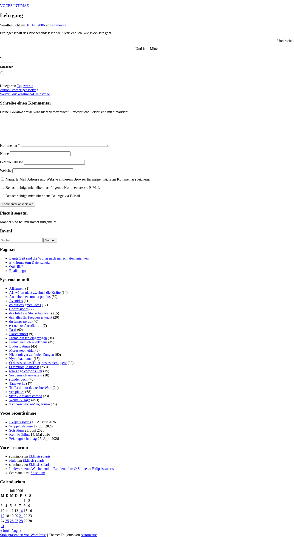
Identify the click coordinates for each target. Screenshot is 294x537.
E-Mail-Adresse (11, 162)
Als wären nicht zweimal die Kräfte (35, 292)
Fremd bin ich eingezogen (28, 338)
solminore (59, 25)
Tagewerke (25, 86)
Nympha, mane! (21, 359)
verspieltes (16, 392)
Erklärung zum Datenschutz (29, 262)
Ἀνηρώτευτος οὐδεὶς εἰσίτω (29, 404)
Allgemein (16, 288)
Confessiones (18, 309)
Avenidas (16, 301)
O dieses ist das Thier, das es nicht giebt (38, 363)
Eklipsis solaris (20, 422)
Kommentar (10, 145)
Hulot (13, 460)
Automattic (89, 535)
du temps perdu (20, 321)
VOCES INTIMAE (14, 6)
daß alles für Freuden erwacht (30, 317)
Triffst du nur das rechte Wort (30, 388)
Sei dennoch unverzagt (25, 375)
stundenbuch (18, 379)
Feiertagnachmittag (23, 439)
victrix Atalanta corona (25, 396)
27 (16, 521)
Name (4, 153)
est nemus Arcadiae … (25, 326)
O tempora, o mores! (24, 367)
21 (21, 516)
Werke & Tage (19, 400)
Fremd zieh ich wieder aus (28, 342)
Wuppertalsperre (21, 426)
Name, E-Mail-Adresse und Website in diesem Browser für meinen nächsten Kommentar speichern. (78, 179)
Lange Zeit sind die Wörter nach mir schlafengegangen (49, 258)
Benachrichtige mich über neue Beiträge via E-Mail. (43, 196)
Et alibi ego (17, 271)
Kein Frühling (19, 434)
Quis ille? (16, 266)
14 (21, 511)
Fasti (12, 330)
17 (2, 516)
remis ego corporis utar (25, 371)
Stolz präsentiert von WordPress (23, 535)
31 (2, 526)
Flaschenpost (18, 334)
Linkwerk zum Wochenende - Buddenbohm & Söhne (48, 469)
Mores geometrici (21, 350)
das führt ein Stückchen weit (29, 313)
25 (7, 521)
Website (5, 170)
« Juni (4, 531)
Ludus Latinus (19, 346)
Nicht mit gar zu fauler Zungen (31, 354)
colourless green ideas (25, 305)
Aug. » (16, 531)
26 (12, 521)
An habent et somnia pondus (30, 297)
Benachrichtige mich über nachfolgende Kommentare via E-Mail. (53, 187)
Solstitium (16, 430)
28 (21, 521)
